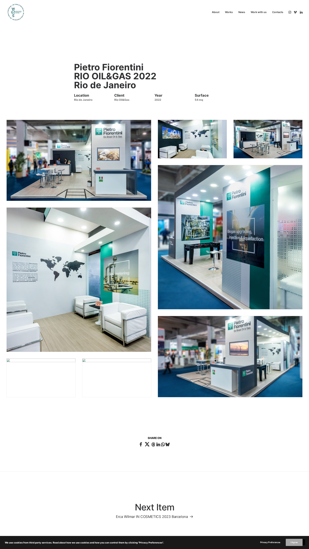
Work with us (259, 12)
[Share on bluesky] (167, 444)
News (241, 12)
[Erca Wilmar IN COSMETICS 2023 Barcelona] (154, 510)
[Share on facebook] (141, 444)
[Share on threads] (153, 444)
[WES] (12, 12)
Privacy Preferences (270, 542)
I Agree (294, 542)
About (215, 12)
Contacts (277, 12)
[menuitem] (215, 12)
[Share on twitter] (147, 444)
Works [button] (229, 12)
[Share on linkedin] (158, 444)
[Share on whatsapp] (163, 444)
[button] (290, 12)
